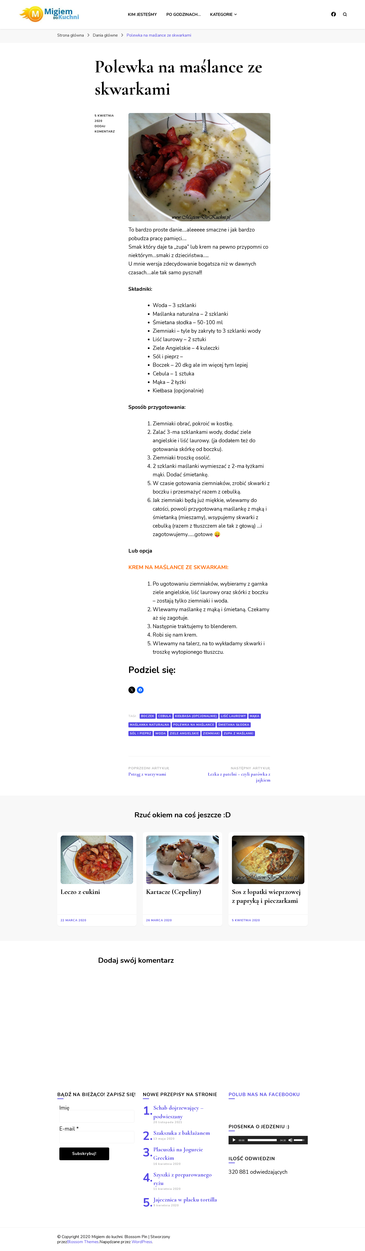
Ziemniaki (211, 733)
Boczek (147, 716)
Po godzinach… (183, 14)
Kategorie (221, 14)
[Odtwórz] (234, 1140)
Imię (64, 1108)
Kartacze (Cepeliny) (173, 891)
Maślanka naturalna (149, 725)
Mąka (254, 716)
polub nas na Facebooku (264, 1094)
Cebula (164, 716)
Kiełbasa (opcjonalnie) (196, 716)
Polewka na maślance (193, 725)
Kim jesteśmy (142, 14)
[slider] (262, 1140)
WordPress (142, 1242)
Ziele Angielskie (184, 733)
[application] (268, 1140)
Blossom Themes (83, 1242)
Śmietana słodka (233, 725)
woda (160, 733)
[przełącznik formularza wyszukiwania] (345, 14)
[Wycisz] (290, 1140)
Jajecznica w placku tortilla (185, 1199)
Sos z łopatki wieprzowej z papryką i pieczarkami (266, 896)
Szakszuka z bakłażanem (181, 1133)
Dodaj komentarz (108, 129)
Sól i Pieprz (140, 733)
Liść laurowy (233, 716)
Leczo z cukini (80, 891)
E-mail (69, 1129)
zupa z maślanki (238, 733)
